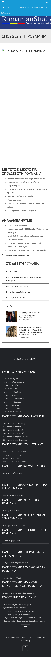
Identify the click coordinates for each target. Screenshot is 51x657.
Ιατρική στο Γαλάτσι (11, 385)
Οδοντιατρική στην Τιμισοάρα (15, 440)
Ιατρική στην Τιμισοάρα (12, 408)
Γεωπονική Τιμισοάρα (11, 541)
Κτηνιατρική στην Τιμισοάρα (14, 462)
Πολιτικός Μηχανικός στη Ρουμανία (17, 605)
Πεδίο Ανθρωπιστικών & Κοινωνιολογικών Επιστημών (23, 279)
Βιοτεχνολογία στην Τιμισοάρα (15, 526)
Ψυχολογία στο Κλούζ (12, 578)
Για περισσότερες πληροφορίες (15, 255)
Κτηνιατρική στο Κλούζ (12, 458)
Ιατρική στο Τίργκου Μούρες (15, 412)
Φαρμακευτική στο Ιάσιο (13, 473)
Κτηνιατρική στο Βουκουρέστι (15, 452)
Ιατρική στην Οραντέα (12, 402)
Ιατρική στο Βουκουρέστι (13, 382)
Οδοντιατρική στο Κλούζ (13, 430)
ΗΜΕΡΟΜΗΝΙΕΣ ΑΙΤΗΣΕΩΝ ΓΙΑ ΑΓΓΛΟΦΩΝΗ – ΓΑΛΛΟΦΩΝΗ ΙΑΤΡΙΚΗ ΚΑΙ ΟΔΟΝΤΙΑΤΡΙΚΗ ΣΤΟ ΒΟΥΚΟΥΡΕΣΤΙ (32, 331)
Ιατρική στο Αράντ (10, 379)
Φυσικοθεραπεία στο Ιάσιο (14, 495)
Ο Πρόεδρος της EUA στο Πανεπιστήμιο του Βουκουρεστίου (30, 314)
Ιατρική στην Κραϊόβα (12, 392)
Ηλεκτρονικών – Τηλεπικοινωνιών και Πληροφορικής (24, 621)
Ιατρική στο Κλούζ (10, 395)
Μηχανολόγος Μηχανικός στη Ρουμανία (19, 611)
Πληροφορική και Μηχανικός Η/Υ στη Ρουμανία (22, 618)
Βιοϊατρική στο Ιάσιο (11, 511)
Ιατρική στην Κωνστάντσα (13, 399)
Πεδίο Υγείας (11, 272)
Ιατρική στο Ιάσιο (10, 389)
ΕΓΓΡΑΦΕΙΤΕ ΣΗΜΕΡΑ (24, 359)
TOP (25, 627)
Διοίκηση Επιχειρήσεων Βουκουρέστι (18, 593)
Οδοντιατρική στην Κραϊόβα (14, 433)
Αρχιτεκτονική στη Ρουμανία (14, 608)
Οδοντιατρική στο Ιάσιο (13, 427)
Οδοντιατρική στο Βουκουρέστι (16, 423)
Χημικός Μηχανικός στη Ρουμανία (16, 614)
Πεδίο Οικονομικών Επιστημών (18, 292)
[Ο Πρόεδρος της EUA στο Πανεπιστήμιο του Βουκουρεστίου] (11, 316)
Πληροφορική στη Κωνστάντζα (15, 563)
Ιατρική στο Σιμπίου (11, 405)
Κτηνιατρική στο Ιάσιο (12, 455)
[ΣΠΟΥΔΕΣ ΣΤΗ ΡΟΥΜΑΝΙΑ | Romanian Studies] (25, 22)
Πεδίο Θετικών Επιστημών (17, 286)
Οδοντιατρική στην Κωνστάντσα (16, 437)
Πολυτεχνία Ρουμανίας (15, 298)
